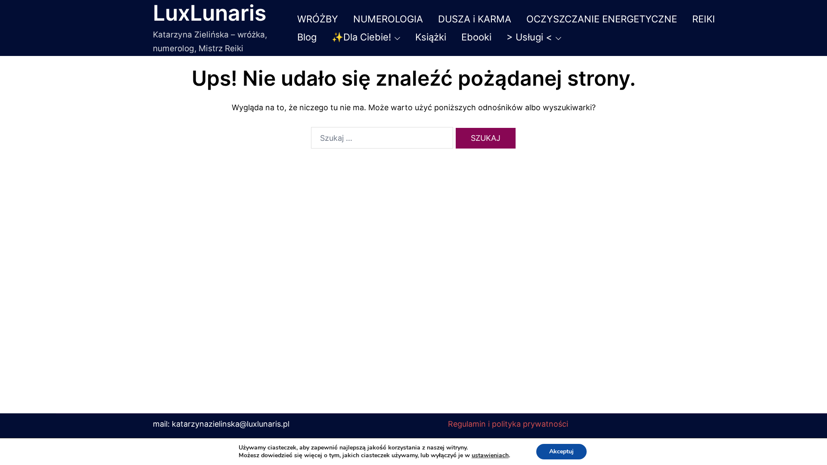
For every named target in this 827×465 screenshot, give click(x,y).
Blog (307, 37)
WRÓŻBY (317, 19)
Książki (430, 37)
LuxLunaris (209, 13)
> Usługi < (529, 37)
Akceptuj (561, 451)
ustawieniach (490, 455)
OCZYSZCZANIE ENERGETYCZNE (601, 19)
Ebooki (476, 37)
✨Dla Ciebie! (361, 37)
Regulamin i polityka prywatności (508, 423)
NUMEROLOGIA (388, 19)
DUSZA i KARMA (474, 19)
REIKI (703, 19)
